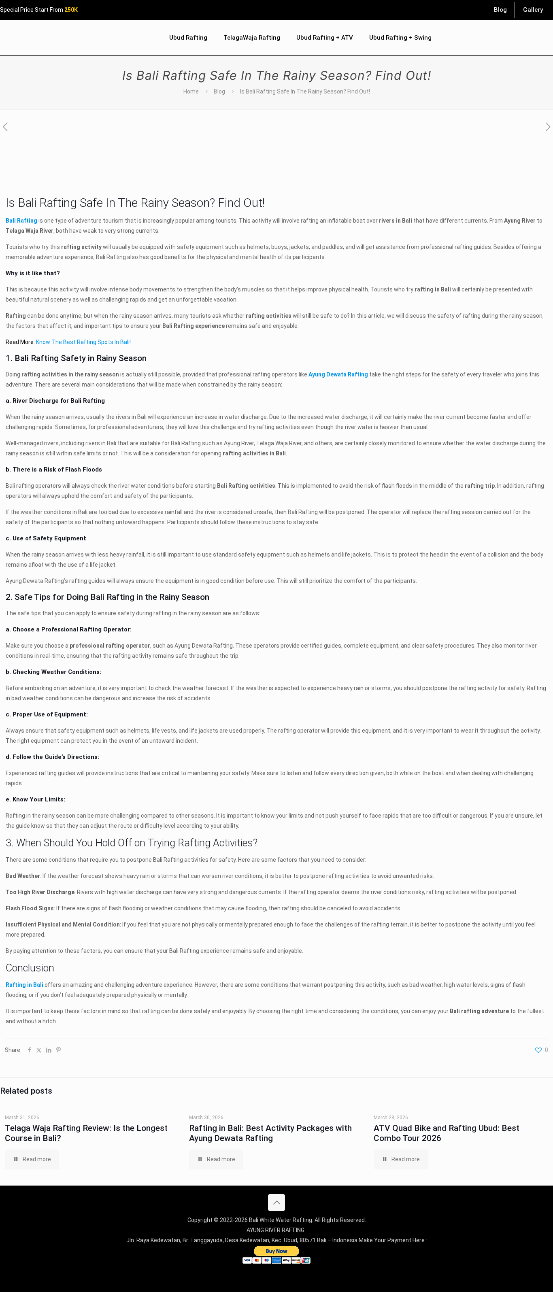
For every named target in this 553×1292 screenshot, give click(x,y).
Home (191, 91)
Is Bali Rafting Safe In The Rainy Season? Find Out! (305, 91)
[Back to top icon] (276, 1202)
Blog (219, 91)
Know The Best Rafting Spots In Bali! (83, 342)
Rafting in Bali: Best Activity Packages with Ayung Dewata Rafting (270, 1133)
